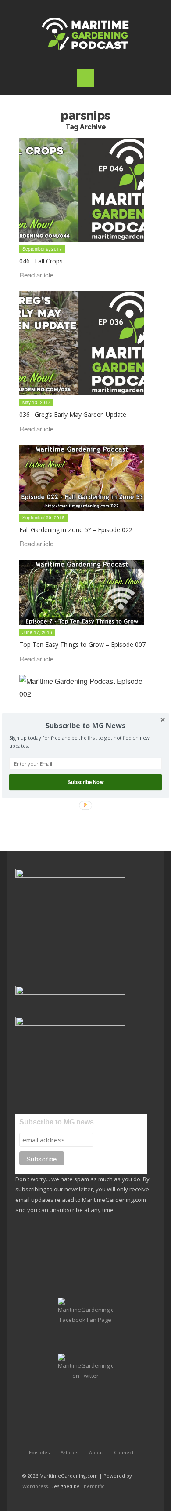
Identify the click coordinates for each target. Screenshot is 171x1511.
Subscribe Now (85, 781)
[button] (85, 726)
